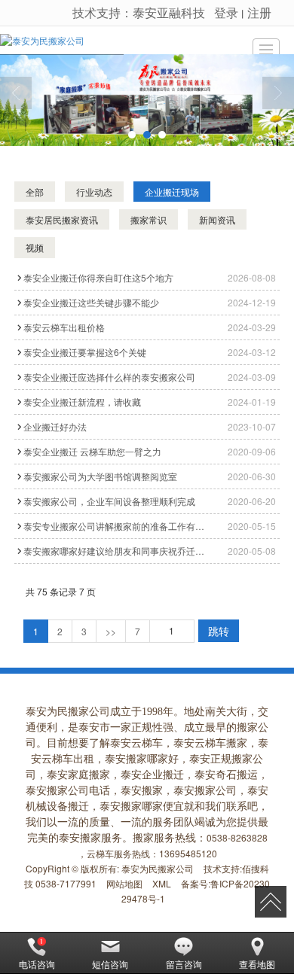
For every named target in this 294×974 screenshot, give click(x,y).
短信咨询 (110, 963)
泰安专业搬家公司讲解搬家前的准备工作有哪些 (116, 525)
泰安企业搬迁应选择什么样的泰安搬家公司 (109, 376)
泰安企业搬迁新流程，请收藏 (82, 401)
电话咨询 (37, 963)
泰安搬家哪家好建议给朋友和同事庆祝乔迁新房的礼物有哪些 (116, 550)
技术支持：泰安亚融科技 (138, 12)
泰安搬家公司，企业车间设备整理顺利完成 (109, 501)
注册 (259, 12)
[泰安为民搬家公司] (42, 40)
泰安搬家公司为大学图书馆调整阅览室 (100, 476)
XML (161, 883)
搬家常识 (148, 219)
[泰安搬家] (147, 100)
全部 (35, 191)
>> (111, 631)
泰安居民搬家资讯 (62, 219)
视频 (35, 247)
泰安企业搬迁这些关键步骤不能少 (91, 302)
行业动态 (94, 191)
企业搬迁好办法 (55, 426)
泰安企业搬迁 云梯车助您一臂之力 (92, 451)
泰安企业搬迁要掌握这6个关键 (84, 351)
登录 (226, 12)
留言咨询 (184, 963)
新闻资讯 (217, 219)
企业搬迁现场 (172, 191)
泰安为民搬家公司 (157, 868)
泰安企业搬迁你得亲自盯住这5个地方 (98, 277)
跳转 (218, 630)
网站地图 (124, 883)
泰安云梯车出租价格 (64, 327)
